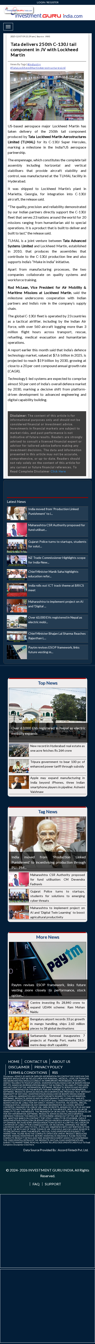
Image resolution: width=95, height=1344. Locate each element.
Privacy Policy (48, 1067)
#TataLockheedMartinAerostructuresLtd (38, 67)
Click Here (58, 471)
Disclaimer (18, 1067)
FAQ (36, 1184)
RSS (55, 1072)
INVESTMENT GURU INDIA (50, 1170)
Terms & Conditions (27, 1072)
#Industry (34, 64)
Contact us (36, 1061)
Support (53, 1184)
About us (61, 1061)
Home (13, 1061)
